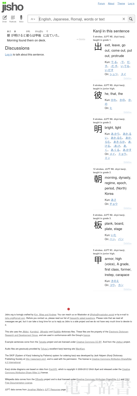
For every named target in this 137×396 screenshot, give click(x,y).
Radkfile (57, 331)
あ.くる (115, 150)
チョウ (114, 204)
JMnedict (44, 331)
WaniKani (80, 348)
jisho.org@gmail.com (15, 318)
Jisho (13, 7)
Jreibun (119, 341)
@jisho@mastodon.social (102, 314)
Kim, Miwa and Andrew (45, 314)
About (111, 3)
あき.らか (119, 142)
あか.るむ (116, 138)
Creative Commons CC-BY (89, 341)
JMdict (25, 331)
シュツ (113, 74)
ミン (107, 158)
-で (122, 62)
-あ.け (116, 146)
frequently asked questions (82, 318)
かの (122, 100)
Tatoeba (82, 39)
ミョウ (122, 154)
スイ (123, 74)
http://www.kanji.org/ (35, 358)
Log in (131, 3)
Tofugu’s (45, 348)
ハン (112, 239)
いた (113, 235)
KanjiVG (53, 369)
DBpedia (39, 379)
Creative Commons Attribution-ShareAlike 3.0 (98, 379)
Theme (121, 3)
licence (86, 335)
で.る (114, 62)
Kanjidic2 (34, 331)
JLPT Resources (52, 389)
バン (121, 239)
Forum (101, 3)
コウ (112, 285)
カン (120, 285)
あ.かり (115, 134)
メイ (112, 154)
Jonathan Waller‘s (35, 389)
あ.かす (127, 150)
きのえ (115, 281)
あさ (113, 200)
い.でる (125, 66)
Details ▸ (127, 78)
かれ (113, 100)
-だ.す (114, 66)
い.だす (109, 70)
